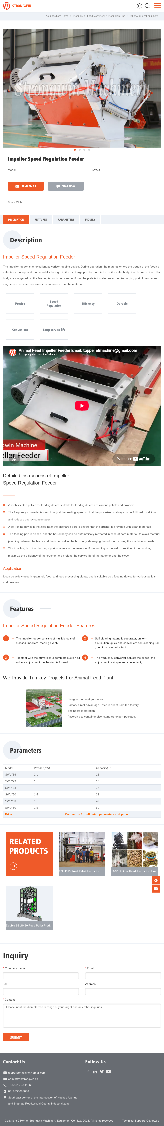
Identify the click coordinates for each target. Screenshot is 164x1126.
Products (78, 16)
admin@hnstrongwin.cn (23, 1078)
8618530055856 (18, 1091)
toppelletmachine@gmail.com (27, 1072)
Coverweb (152, 1120)
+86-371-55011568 (20, 1085)
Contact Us (14, 1062)
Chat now (68, 186)
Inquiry (90, 219)
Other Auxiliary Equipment (144, 16)
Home (65, 16)
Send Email (29, 186)
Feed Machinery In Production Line (106, 16)
